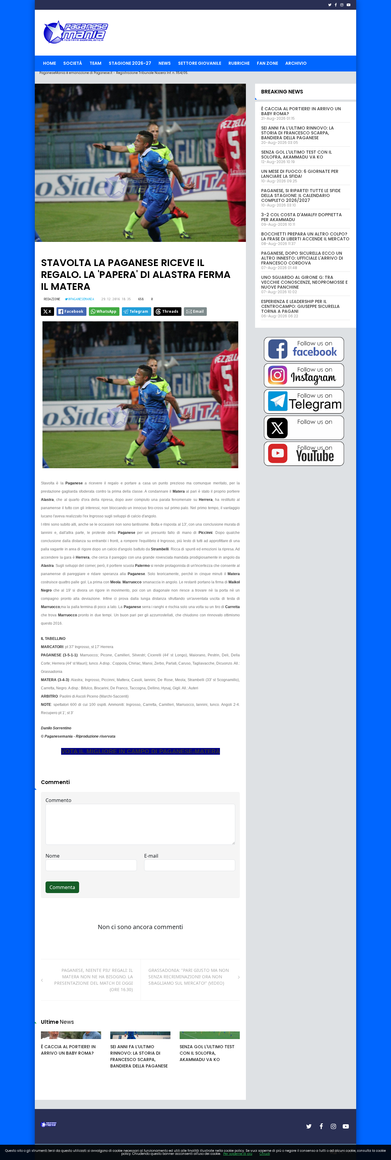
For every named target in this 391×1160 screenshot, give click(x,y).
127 (190, 1041)
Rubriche (239, 63)
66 (119, 1041)
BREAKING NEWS (282, 91)
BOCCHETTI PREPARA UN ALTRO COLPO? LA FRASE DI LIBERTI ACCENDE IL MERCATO (305, 236)
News (165, 63)
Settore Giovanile (199, 63)
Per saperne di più (237, 1153)
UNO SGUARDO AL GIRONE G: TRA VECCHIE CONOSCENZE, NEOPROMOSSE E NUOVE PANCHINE (304, 282)
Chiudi (265, 1153)
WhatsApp (106, 311)
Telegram (139, 311)
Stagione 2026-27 (130, 63)
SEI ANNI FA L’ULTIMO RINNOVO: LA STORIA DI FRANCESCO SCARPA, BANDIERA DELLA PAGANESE (139, 1056)
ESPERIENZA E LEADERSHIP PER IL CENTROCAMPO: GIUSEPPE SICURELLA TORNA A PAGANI (300, 306)
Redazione (52, 299)
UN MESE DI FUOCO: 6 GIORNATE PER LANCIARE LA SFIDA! (299, 173)
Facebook (73, 311)
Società (72, 63)
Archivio (296, 63)
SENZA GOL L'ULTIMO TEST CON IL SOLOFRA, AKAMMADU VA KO (207, 1053)
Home (49, 63)
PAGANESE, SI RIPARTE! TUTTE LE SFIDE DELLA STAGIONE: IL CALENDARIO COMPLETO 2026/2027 (301, 195)
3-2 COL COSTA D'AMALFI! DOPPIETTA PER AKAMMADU (301, 217)
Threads (170, 311)
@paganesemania (81, 299)
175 (51, 1041)
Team (95, 63)
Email (198, 311)
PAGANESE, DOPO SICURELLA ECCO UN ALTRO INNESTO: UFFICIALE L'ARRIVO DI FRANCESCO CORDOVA (302, 258)
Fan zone (267, 63)
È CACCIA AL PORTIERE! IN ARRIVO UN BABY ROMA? (68, 1050)
